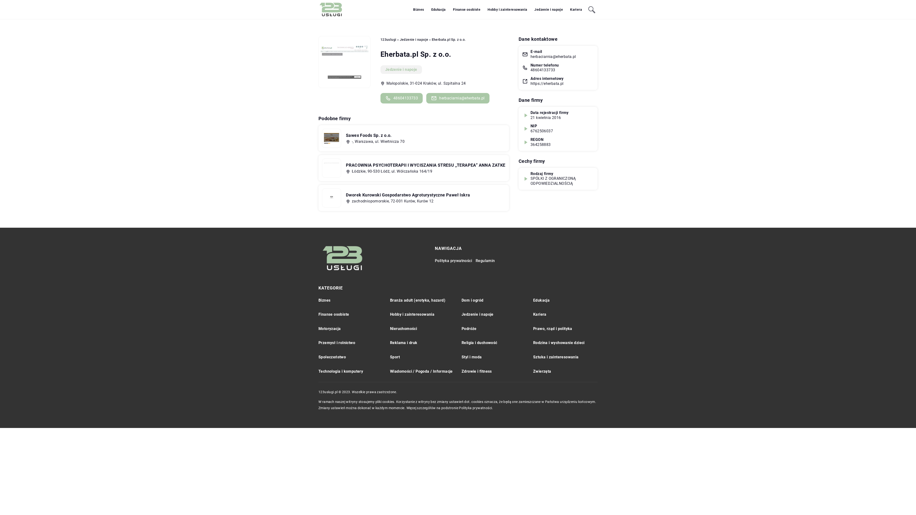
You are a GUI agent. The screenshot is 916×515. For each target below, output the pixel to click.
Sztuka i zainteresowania (556, 357)
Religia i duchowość (479, 342)
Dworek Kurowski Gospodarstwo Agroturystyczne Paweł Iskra (408, 194)
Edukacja (438, 9)
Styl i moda (472, 357)
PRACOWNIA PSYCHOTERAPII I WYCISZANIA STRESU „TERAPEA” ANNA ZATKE (425, 165)
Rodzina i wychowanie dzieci (559, 342)
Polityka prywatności (453, 260)
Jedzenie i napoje (548, 9)
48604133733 (405, 98)
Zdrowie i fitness (477, 371)
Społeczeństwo (332, 357)
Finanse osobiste (466, 9)
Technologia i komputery (340, 371)
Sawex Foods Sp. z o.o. (369, 135)
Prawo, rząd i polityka (552, 328)
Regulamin (485, 260)
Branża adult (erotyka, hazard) (417, 300)
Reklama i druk (403, 342)
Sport (395, 357)
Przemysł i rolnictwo (336, 342)
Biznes (418, 9)
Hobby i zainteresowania (507, 9)
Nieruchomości (403, 328)
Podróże (469, 328)
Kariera (576, 9)
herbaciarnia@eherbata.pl (462, 98)
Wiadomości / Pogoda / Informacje (421, 371)
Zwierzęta (542, 371)
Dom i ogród (472, 300)
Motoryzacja (329, 328)
